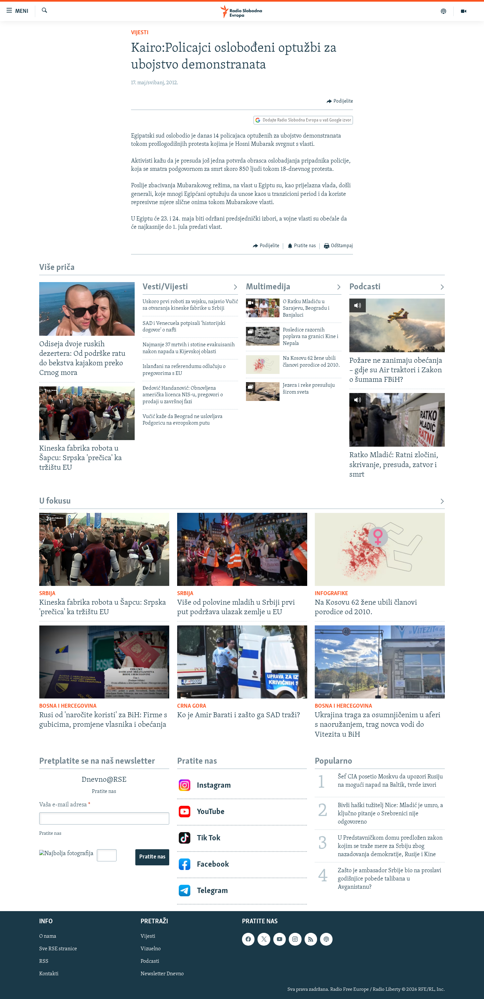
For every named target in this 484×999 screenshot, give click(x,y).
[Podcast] (444, 11)
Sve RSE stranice (58, 949)
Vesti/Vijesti (165, 287)
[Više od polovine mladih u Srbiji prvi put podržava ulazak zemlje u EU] (242, 549)
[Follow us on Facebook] (248, 939)
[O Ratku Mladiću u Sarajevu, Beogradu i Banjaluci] (263, 308)
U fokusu (55, 501)
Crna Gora (191, 706)
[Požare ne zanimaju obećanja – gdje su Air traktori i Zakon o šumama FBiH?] (397, 325)
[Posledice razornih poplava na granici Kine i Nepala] (263, 336)
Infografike (331, 594)
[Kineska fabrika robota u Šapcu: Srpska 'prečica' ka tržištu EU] (87, 413)
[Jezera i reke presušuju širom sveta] (263, 391)
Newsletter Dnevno (162, 974)
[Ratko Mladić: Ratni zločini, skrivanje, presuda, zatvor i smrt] (397, 420)
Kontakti (49, 974)
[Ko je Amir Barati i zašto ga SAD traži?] (242, 661)
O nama (47, 936)
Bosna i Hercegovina (67, 706)
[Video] (463, 11)
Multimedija (268, 287)
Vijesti (139, 33)
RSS (43, 961)
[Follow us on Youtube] (279, 939)
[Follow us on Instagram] (295, 939)
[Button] (340, 101)
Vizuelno (151, 949)
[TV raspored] (326, 939)
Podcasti (365, 287)
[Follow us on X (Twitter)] (263, 939)
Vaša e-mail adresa (64, 805)
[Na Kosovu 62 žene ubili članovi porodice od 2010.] (263, 364)
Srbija (47, 594)
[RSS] (311, 939)
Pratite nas (152, 857)
